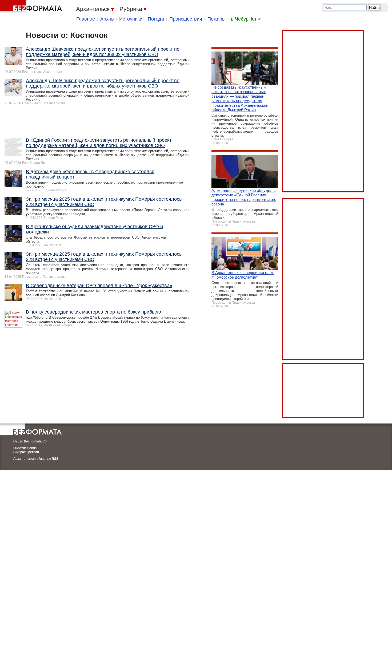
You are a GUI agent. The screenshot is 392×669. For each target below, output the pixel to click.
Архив (107, 19)
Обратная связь (25, 448)
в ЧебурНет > (246, 19)
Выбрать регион (26, 452)
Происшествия (185, 19)
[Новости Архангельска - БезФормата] (32, 6)
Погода (156, 19)
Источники (130, 19)
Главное (85, 19)
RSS (55, 459)
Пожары (216, 19)
